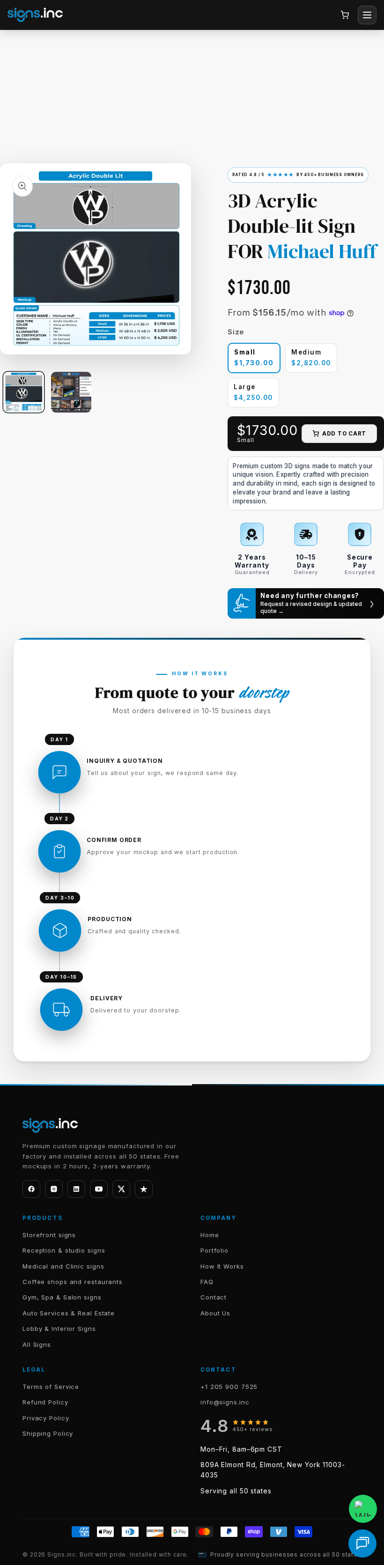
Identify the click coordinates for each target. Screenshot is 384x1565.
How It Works (222, 1266)
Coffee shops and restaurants (72, 1281)
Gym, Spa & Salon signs (62, 1297)
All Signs (36, 1344)
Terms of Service (50, 1386)
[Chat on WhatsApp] (363, 1509)
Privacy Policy (45, 1418)
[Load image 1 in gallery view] (23, 392)
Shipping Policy (47, 1433)
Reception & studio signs (63, 1250)
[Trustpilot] (144, 1189)
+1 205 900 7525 (229, 1386)
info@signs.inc (225, 1402)
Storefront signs (49, 1235)
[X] (121, 1189)
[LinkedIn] (76, 1189)
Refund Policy (45, 1402)
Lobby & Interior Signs (59, 1328)
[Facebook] (31, 1189)
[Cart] (344, 15)
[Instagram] (54, 1189)
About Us (215, 1313)
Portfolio (214, 1250)
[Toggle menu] (367, 15)
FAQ (207, 1281)
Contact (213, 1297)
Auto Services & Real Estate (68, 1313)
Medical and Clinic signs (63, 1266)
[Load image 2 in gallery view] (71, 392)
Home (209, 1235)
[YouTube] (99, 1189)
